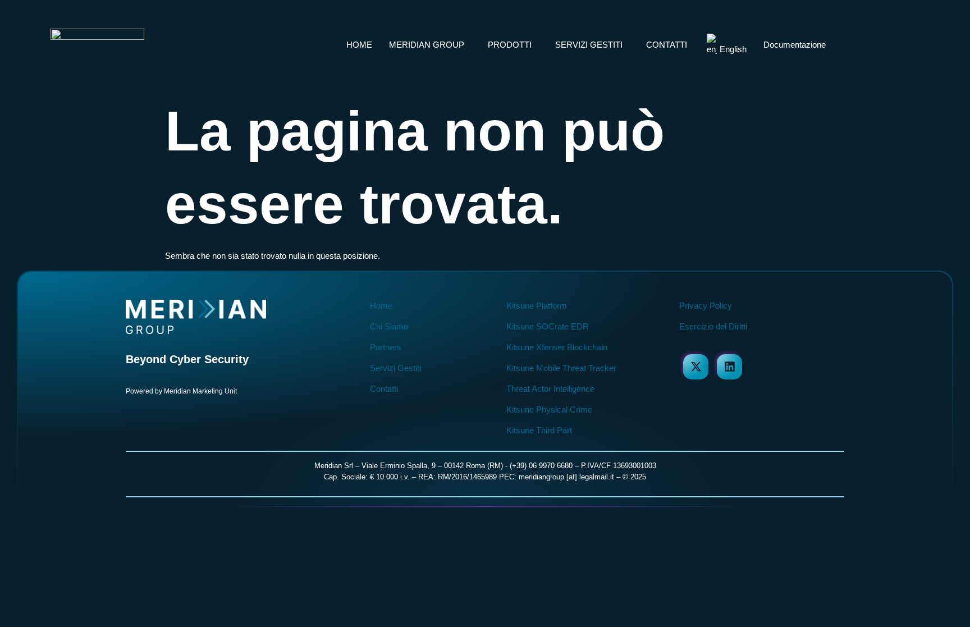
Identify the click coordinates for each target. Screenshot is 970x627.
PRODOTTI (510, 44)
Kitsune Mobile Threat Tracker (561, 368)
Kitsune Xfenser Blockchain (556, 347)
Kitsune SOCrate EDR (547, 326)
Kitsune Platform (536, 305)
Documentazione (794, 44)
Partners (385, 347)
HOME (359, 44)
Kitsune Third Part (539, 430)
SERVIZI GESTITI (589, 44)
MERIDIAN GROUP (426, 44)
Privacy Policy (705, 305)
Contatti (384, 388)
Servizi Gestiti (395, 368)
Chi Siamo (389, 326)
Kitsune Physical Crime (549, 409)
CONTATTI (666, 44)
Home (381, 305)
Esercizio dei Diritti (713, 326)
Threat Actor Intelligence (550, 388)
